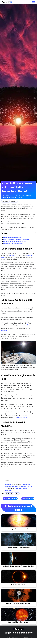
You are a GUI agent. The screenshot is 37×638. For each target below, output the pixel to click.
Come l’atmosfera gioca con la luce (14, 241)
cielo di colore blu (21, 418)
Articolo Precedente (10, 498)
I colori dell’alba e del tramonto (13, 243)
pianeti (11, 255)
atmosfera (26, 325)
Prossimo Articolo (28, 498)
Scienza (13, 201)
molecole (4, 330)
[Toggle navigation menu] (33, 2)
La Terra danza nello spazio (12, 237)
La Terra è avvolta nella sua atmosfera (16, 239)
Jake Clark (8, 484)
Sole (17, 493)
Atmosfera (9, 493)
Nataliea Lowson (26, 486)
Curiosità (5, 201)
